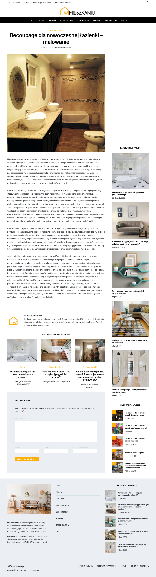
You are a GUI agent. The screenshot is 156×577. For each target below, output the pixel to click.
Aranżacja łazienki (56, 30)
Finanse (96, 20)
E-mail (47, 447)
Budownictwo (83, 20)
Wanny (22, 367)
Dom (30, 20)
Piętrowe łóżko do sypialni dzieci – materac (135, 439)
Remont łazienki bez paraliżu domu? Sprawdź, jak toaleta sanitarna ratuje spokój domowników (89, 375)
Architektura (66, 20)
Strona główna (13, 2)
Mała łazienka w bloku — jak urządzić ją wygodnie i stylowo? (56, 374)
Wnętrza (52, 20)
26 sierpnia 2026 (23, 384)
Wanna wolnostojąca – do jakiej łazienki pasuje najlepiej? (22, 374)
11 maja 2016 (129, 418)
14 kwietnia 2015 (131, 456)
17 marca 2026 (91, 387)
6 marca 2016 (46, 47)
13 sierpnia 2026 (118, 247)
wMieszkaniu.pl (15, 566)
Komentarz (19, 419)
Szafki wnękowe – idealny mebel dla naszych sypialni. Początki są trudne (136, 465)
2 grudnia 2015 (130, 431)
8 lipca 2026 (116, 297)
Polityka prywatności (42, 2)
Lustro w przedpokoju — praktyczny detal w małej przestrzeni (129, 390)
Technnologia (110, 20)
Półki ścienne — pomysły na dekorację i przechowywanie (128, 292)
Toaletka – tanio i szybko (134, 452)
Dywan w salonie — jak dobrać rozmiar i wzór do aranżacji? (129, 341)
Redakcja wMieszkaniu (62, 47)
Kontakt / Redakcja (63, 2)
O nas (26, 2)
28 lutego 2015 (130, 471)
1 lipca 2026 (65, 381)
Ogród (41, 20)
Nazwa (18, 447)
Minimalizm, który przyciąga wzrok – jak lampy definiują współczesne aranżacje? (130, 242)
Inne (123, 20)
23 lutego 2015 (130, 444)
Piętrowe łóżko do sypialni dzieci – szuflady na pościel (136, 426)
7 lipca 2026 (116, 346)
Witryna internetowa (80, 447)
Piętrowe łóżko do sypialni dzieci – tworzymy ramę (135, 414)
